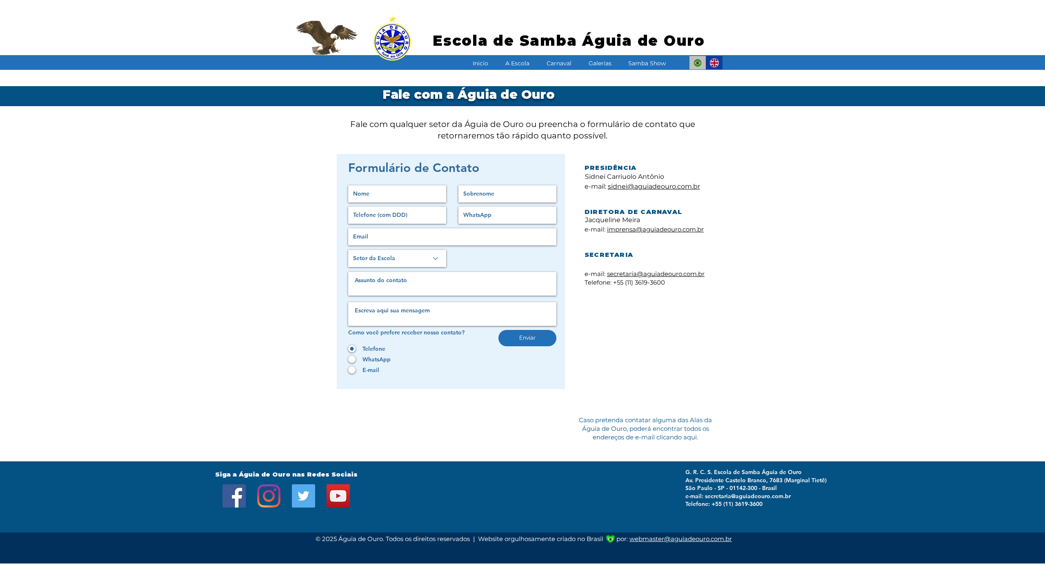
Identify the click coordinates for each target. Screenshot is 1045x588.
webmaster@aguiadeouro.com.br (680, 539)
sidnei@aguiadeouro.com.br (654, 186)
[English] (714, 62)
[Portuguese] (697, 62)
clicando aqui (676, 437)
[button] (517, 59)
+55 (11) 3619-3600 (639, 282)
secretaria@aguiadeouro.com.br (656, 274)
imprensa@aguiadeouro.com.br (655, 229)
